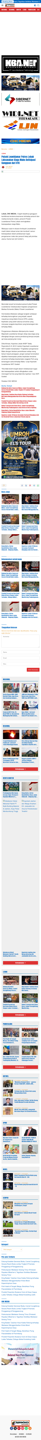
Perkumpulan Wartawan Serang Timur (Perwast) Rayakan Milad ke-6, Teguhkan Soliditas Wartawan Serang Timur (10, 795)
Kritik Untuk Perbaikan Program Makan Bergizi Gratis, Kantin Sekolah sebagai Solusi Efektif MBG (10, 1157)
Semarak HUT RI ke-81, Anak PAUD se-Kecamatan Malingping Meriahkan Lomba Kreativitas (11, 714)
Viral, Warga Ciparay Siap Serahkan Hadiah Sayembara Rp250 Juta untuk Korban (29, 743)
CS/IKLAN (28, 1434)
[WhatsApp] (26, 1428)
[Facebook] (11, 1428)
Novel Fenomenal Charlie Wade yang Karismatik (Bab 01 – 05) (25, 1176)
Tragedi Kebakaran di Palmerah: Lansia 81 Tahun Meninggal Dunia (10, 743)
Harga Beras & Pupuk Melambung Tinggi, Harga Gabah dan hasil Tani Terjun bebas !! (25, 1223)
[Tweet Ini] (26, 485)
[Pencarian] (38, 5)
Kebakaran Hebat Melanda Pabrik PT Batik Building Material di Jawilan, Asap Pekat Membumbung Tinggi (10, 954)
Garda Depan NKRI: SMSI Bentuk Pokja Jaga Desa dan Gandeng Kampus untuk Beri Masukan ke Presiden (10, 696)
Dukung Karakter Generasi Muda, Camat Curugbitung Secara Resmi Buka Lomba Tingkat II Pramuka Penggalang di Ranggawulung (20, 390)
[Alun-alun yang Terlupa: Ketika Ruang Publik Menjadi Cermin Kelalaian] (8, 1102)
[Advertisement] (20, 34)
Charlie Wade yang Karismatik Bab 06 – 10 (26, 1185)
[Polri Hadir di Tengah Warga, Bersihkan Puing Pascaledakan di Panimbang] (11, 1032)
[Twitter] (15, 1428)
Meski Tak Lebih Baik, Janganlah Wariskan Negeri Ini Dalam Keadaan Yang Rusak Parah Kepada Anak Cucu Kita (25, 1110)
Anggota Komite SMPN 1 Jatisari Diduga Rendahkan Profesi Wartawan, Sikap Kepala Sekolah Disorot (29, 760)
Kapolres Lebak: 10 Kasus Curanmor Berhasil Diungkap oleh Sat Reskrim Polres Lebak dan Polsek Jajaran (20, 416)
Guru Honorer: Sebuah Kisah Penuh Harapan (25, 1214)
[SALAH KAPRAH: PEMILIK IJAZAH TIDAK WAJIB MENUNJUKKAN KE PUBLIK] (30, 1131)
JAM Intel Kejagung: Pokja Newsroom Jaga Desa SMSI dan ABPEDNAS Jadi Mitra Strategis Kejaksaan (30, 696)
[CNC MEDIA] (10, 5)
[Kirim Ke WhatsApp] (38, 485)
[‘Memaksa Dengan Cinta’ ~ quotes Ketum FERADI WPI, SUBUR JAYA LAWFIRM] (8, 1083)
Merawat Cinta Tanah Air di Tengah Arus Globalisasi (11, 1139)
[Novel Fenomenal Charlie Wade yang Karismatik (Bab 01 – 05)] (8, 1177)
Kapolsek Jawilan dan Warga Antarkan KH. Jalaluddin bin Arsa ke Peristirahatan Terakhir (29, 954)
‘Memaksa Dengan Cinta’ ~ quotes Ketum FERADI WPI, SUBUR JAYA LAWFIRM (25, 1083)
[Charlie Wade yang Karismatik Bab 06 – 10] (8, 1186)
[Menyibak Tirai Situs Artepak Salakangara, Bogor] (8, 1205)
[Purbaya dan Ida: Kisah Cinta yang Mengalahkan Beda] (8, 1092)
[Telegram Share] (34, 485)
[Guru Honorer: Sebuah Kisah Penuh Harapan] (8, 1214)
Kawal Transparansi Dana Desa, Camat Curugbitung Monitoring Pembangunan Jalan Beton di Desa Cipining (18, 406)
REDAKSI (21, 1434)
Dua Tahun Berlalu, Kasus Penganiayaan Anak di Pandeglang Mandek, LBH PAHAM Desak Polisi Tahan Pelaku (11, 1058)
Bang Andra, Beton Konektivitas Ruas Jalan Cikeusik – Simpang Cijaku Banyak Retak (18, 411)
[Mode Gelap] (35, 5)
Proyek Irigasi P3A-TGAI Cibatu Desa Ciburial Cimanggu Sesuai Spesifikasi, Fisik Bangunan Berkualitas (29, 1058)
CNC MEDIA (9, 166)
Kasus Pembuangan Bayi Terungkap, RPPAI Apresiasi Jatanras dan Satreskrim (10, 760)
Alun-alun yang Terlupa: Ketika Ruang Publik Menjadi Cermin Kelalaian (26, 1101)
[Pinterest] (18, 1428)
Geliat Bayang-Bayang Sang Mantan (29, 1156)
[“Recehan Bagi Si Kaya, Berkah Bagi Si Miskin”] (8, 1232)
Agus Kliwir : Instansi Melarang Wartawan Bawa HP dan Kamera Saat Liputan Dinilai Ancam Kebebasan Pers (30, 714)
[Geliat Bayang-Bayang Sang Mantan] (30, 1149)
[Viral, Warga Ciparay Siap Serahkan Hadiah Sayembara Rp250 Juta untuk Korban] (30, 734)
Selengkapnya (19, 769)
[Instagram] (22, 1428)
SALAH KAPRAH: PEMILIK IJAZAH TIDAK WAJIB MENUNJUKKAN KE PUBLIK (29, 1139)
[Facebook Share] (22, 485)
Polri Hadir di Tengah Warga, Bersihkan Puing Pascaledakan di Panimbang (10, 1041)
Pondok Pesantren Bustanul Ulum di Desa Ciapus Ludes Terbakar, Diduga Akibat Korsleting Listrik (19, 402)
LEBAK (3, 153)
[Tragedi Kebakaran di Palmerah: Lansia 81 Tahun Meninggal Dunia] (11, 734)
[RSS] (30, 1428)
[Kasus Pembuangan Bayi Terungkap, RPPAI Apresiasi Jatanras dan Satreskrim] (11, 752)
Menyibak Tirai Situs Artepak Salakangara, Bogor (23, 1204)
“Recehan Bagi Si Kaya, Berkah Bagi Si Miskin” (25, 1232)
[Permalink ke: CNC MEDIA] (3, 167)
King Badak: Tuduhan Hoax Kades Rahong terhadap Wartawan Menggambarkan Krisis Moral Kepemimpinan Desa (18, 396)
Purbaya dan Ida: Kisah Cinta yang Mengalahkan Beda (25, 1092)
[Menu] (2, 5)
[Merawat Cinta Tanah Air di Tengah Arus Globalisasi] (11, 1131)
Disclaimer (13, 1434)
